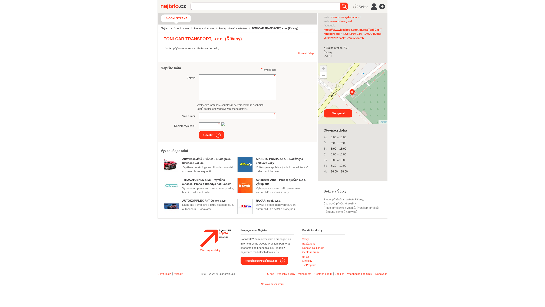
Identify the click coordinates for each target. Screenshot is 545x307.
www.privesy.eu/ (341, 21)
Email (305, 256)
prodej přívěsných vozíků (339, 207)
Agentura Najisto (215, 238)
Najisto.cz (176, 6)
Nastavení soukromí (272, 284)
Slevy (305, 239)
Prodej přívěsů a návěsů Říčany (343, 199)
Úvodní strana (176, 18)
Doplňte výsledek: (185, 125)
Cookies (339, 273)
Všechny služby (286, 273)
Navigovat (338, 113)
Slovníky (307, 260)
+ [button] (323, 68)
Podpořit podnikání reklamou (261, 260)
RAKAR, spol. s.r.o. (268, 200)
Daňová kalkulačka (313, 247)
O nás (270, 273)
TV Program (309, 265)
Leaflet (383, 121)
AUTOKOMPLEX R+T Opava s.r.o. (204, 200)
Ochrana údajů (323, 273)
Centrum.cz (164, 273)
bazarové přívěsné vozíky (340, 203)
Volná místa (304, 273)
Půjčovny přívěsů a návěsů (340, 211)
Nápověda (381, 273)
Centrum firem (310, 252)
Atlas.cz (178, 273)
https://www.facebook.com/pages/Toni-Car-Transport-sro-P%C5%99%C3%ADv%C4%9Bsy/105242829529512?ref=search (353, 34)
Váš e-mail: (189, 116)
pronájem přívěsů (368, 207)
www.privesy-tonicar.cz (345, 17)
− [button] (323, 75)
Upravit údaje (306, 53)
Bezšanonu (309, 243)
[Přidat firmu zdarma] (383, 6)
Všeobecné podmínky (359, 273)
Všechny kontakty (210, 250)
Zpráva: (191, 78)
